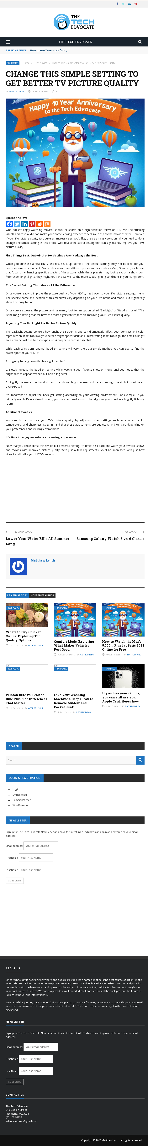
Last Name (12, 870)
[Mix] (47, 224)
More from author (42, 595)
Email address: (15, 845)
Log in (16, 789)
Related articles (17, 595)
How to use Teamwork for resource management (62, 50)
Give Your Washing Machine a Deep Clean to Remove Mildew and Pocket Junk (73, 701)
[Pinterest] (32, 224)
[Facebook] (9, 224)
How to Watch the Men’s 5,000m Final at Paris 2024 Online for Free (123, 645)
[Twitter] (17, 224)
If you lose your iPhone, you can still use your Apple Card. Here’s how (121, 697)
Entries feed (20, 794)
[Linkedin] (24, 224)
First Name (12, 857)
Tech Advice (12, 63)
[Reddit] (39, 224)
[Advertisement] (75, 488)
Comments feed (22, 800)
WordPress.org (21, 805)
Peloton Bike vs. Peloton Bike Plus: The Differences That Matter (26, 699)
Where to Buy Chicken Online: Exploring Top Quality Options (23, 636)
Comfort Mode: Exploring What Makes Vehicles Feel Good (74, 645)
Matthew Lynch (16, 91)
